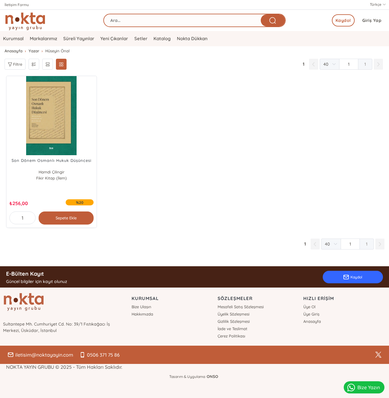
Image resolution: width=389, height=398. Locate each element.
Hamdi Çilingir (51, 171)
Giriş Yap (372, 20)
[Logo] (25, 20)
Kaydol (343, 20)
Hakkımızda (142, 314)
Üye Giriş (311, 314)
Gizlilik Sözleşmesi (234, 321)
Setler (140, 38)
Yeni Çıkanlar (114, 38)
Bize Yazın (368, 387)
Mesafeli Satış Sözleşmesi (241, 306)
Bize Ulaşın (141, 306)
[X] (378, 355)
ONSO (212, 376)
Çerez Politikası (231, 335)
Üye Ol (309, 306)
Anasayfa (312, 321)
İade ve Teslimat (232, 328)
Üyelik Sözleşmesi (234, 314)
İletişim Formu (17, 4)
